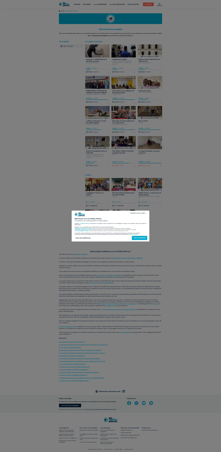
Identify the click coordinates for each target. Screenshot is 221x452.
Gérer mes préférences (83, 238)
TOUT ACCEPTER (139, 238)
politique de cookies (132, 234)
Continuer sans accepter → (138, 213)
